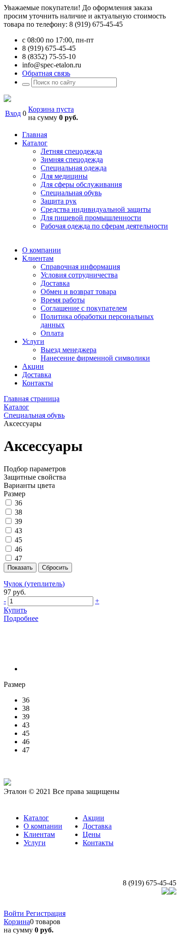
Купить (15, 610)
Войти (15, 913)
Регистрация (46, 913)
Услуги (35, 843)
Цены (92, 834)
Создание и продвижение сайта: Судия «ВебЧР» (100, 905)
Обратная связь (46, 73)
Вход (13, 113)
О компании (43, 826)
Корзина (17, 922)
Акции (93, 818)
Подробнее (21, 618)
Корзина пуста (51, 109)
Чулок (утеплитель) (34, 584)
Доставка (97, 826)
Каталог (36, 818)
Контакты (98, 843)
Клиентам (39, 834)
